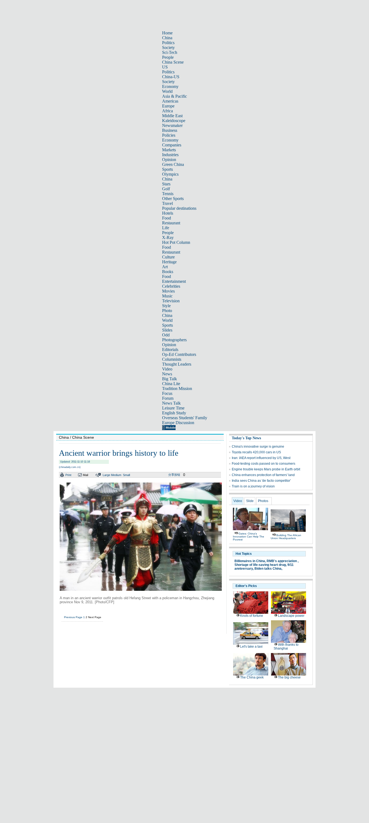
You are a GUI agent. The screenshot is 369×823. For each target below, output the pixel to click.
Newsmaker (172, 125)
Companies (171, 145)
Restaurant (171, 223)
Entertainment (174, 281)
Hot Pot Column (176, 242)
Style (166, 305)
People (168, 57)
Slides (167, 330)
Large (106, 475)
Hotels (167, 213)
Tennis (167, 193)
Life (165, 227)
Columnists (171, 359)
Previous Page (73, 617)
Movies (168, 291)
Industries (170, 154)
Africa (167, 111)
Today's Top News (246, 438)
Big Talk (169, 378)
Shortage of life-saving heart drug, (260, 565)
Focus (167, 393)
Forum (167, 398)
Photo (167, 310)
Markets (169, 149)
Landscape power (291, 616)
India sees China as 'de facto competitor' (261, 481)
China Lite (171, 383)
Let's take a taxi (251, 646)
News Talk (171, 403)
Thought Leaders (176, 364)
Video (167, 369)
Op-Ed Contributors (179, 354)
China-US (170, 76)
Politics (168, 42)
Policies (168, 135)
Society (168, 47)
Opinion (169, 159)
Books (167, 271)
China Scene (173, 62)
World (167, 91)
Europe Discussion (178, 422)
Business (169, 130)
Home (167, 33)
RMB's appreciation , (282, 561)
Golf (166, 188)
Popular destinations (179, 208)
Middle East (172, 115)
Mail (85, 475)
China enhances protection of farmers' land (263, 475)
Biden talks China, (268, 568)
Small (126, 475)
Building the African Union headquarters (286, 537)
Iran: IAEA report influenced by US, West (261, 458)
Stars (166, 184)
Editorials (170, 349)
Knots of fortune (251, 616)
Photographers (174, 339)
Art (165, 266)
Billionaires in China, (250, 561)
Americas (170, 101)
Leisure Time (173, 408)
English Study (174, 413)
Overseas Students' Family (184, 417)
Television (171, 301)
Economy (170, 86)
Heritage (169, 262)
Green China (173, 164)
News (167, 374)
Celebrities (171, 286)
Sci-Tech (169, 52)
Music (167, 296)
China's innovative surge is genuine (258, 446)
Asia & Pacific (174, 96)
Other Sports (173, 198)
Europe (168, 106)
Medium (116, 475)
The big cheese (289, 677)
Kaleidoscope (173, 120)
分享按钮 (174, 474)
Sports (167, 169)
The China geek (252, 677)
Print (68, 475)
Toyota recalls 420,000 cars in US (256, 452)
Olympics (170, 174)
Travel (167, 203)
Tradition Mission (177, 388)
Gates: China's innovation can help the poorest (248, 536)
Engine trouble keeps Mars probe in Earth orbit (266, 469)
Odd (166, 335)
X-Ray (168, 237)
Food (166, 218)
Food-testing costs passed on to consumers (263, 463)
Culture (168, 257)
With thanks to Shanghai (286, 646)
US (165, 67)
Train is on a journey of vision (253, 486)
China (167, 37)
